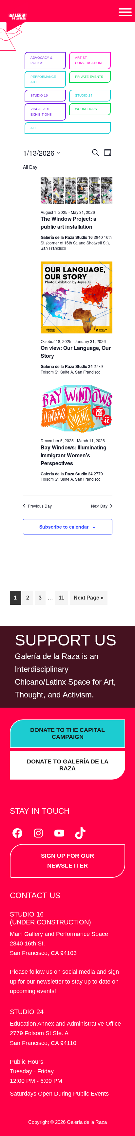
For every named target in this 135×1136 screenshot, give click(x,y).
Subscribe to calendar (63, 526)
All (33, 128)
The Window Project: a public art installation (68, 222)
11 (63, 598)
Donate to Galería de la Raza (67, 765)
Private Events (89, 77)
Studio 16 (39, 95)
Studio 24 (83, 95)
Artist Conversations (89, 60)
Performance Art (43, 79)
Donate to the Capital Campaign (67, 733)
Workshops (86, 109)
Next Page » (88, 600)
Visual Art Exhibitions (41, 111)
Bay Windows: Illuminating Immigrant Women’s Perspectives (73, 455)
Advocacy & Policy (41, 60)
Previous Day (40, 506)
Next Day (99, 506)
